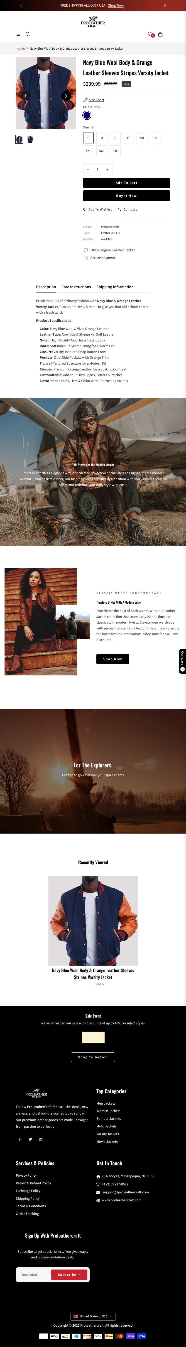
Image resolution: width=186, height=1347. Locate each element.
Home (21, 48)
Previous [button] (26, 96)
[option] (46, 93)
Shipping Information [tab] (115, 287)
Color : (91, 107)
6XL (115, 150)
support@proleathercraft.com (125, 1192)
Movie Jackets (107, 1141)
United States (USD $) (94, 1316)
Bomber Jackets (108, 1118)
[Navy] (86, 115)
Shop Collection (93, 1057)
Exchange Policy (28, 1190)
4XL (88, 150)
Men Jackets (105, 1103)
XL (128, 137)
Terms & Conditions (31, 1206)
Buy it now (126, 195)
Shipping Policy (27, 1198)
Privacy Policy (26, 1175)
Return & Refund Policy (33, 1183)
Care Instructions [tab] (76, 287)
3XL (155, 137)
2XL (142, 137)
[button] (165, 6)
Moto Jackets (106, 1126)
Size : (88, 127)
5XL (102, 150)
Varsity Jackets (107, 1134)
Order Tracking (27, 1213)
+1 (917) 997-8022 (115, 1184)
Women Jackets (108, 1110)
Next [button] (66, 96)
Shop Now (116, 5)
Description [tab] (46, 287)
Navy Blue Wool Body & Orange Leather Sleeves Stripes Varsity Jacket (93, 973)
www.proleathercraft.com (122, 1200)
